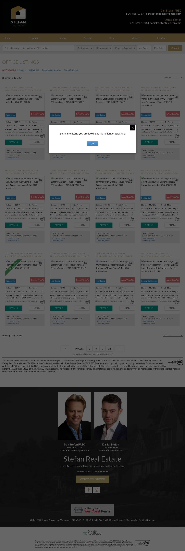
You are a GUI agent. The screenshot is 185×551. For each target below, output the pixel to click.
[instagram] (96, 490)
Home (7, 38)
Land (21, 69)
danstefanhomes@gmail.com (163, 13)
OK (92, 143)
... (102, 348)
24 (109, 348)
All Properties (9, 69)
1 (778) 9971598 (13, 155)
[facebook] (88, 490)
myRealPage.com (92, 534)
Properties (34, 38)
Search (175, 48)
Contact (161, 38)
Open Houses (71, 69)
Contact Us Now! (92, 479)
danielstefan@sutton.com (165, 23)
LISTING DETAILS (13, 142)
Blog (111, 38)
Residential (33, 69)
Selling (87, 38)
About (135, 38)
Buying (62, 38)
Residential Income (51, 69)
